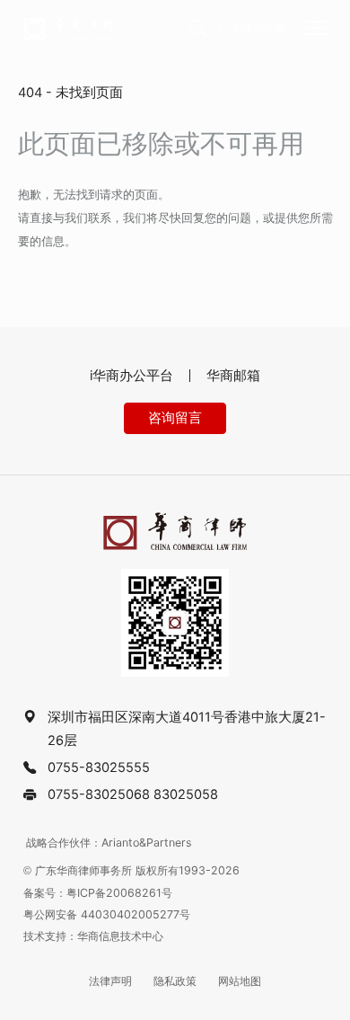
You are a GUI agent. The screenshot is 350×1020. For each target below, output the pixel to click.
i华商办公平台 (131, 376)
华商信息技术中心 (120, 936)
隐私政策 (175, 981)
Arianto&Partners (146, 842)
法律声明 (110, 981)
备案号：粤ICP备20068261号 (97, 893)
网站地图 (239, 981)
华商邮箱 (233, 376)
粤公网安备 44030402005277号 (106, 914)
